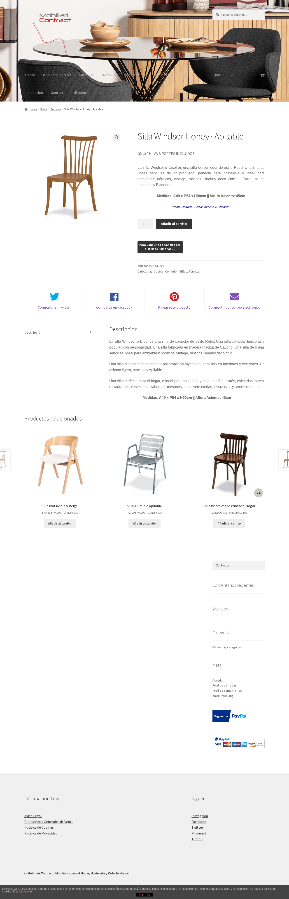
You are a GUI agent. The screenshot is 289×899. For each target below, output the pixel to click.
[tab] (59, 332)
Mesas (106, 75)
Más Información (23, 891)
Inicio (33, 109)
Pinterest (198, 833)
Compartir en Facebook (114, 307)
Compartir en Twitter (54, 307)
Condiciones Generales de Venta (48, 821)
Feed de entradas (224, 685)
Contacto (58, 92)
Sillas (83, 75)
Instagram (199, 815)
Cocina (158, 271)
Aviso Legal (33, 815)
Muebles (160, 75)
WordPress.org (222, 696)
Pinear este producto (174, 307)
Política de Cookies (39, 827)
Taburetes (132, 75)
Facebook (198, 821)
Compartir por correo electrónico (234, 307)
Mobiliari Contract (57, 75)
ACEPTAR (144, 895)
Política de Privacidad (40, 833)
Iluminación (33, 92)
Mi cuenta (80, 92)
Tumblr (197, 839)
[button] (116, 137)
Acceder (218, 680)
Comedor (171, 271)
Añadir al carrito (174, 223)
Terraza (56, 109)
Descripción (33, 332)
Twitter (197, 827)
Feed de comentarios (227, 691)
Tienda (29, 75)
